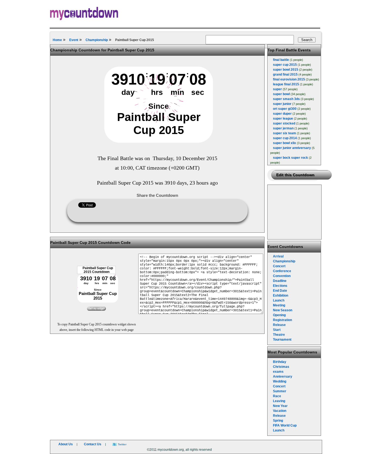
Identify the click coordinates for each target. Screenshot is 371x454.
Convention (282, 276)
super (277, 89)
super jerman (283, 128)
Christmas (281, 367)
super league (283, 118)
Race (277, 396)
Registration (282, 320)
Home (57, 40)
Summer (279, 391)
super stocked (284, 123)
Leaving (279, 401)
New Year (280, 406)
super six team (284, 133)
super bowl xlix (284, 143)
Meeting (279, 305)
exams (278, 372)
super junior (282, 104)
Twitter (122, 444)
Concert (279, 266)
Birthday (279, 362)
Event (73, 40)
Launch (278, 300)
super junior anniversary (292, 148)
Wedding (279, 381)
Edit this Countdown (295, 175)
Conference (282, 271)
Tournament (282, 339)
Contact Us (92, 444)
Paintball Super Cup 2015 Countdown (98, 270)
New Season (282, 310)
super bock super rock (290, 158)
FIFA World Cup (285, 425)
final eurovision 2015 (289, 79)
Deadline (280, 281)
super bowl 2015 (285, 69)
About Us (65, 444)
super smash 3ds (286, 99)
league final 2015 (286, 84)
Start (277, 330)
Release (279, 325)
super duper (282, 114)
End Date (280, 291)
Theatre (279, 335)
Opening (279, 315)
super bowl (281, 94)
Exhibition (280, 295)
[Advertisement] (295, 212)
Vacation (279, 411)
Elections (280, 286)
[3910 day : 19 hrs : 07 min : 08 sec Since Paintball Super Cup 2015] (158, 142)
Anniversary (282, 376)
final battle (281, 60)
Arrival (278, 256)
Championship (97, 40)
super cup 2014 (285, 138)
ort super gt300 (285, 109)
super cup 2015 (285, 65)
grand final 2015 (285, 74)
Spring (278, 420)
